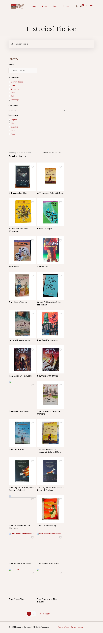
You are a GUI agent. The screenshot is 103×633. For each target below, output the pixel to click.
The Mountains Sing (46, 525)
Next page (44, 614)
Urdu (13, 130)
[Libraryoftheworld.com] (17, 6)
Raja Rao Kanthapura (47, 340)
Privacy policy (77, 627)
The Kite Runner (17, 449)
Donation (15, 89)
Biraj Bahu (14, 266)
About (44, 6)
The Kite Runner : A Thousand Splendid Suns (49, 450)
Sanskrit (14, 127)
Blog (55, 6)
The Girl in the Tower (19, 411)
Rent (13, 92)
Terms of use (63, 627)
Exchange (15, 100)
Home (33, 6)
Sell (12, 96)
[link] (50, 152)
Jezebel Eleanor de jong (20, 340)
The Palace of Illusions (20, 563)
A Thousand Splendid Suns (50, 193)
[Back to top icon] (89, 627)
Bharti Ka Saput (44, 228)
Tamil (13, 134)
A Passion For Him (18, 193)
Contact (66, 6)
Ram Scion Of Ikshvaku (20, 376)
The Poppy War (16, 599)
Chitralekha (42, 266)
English (14, 120)
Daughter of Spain (18, 302)
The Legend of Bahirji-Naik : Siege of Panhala (50, 488)
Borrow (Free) (17, 82)
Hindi (13, 123)
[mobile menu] (91, 6)
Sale (13, 85)
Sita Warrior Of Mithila (47, 376)
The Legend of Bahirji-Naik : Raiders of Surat (22, 488)
